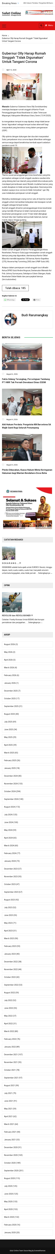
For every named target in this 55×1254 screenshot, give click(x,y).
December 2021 (11, 1054)
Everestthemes (39, 1251)
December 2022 (11, 962)
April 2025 (8, 745)
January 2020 (10, 1232)
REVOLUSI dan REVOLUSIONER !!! (17, 615)
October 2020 (10, 1163)
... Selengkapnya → (44, 573)
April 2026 (8, 660)
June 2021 (8, 1101)
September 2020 (11, 1171)
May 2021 (8, 1109)
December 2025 (11, 691)
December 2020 (11, 1147)
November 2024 (11, 784)
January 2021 (10, 1140)
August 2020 (9, 1178)
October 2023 (10, 884)
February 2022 (10, 1039)
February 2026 (10, 675)
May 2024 (8, 830)
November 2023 (11, 876)
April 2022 (8, 1023)
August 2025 (9, 714)
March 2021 (9, 1124)
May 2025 (8, 737)
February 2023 (10, 946)
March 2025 (9, 753)
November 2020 (11, 1155)
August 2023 (9, 900)
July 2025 (8, 722)
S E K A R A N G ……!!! (11, 563)
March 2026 (9, 667)
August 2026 (9, 644)
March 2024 (9, 845)
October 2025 (10, 698)
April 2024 (8, 838)
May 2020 (8, 1201)
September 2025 (11, 706)
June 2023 (8, 915)
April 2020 (8, 1209)
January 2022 (10, 1047)
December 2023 (11, 869)
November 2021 (11, 1062)
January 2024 (10, 861)
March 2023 (9, 938)
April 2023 (8, 931)
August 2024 (9, 807)
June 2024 (8, 822)
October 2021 (10, 1070)
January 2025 (10, 768)
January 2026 (10, 683)
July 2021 (8, 1093)
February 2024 (10, 853)
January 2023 (10, 954)
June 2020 (8, 1194)
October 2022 (10, 977)
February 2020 (10, 1225)
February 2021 (10, 1132)
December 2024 (11, 776)
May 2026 (8, 652)
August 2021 (9, 1085)
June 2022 (8, 1008)
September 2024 (11, 799)
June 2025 (8, 729)
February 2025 (10, 760)
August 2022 (9, 993)
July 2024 (8, 815)
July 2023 (8, 907)
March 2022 (9, 1031)
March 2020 (9, 1217)
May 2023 (8, 923)
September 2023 (11, 892)
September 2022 (11, 985)
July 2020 (8, 1186)
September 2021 (11, 1078)
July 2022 (8, 1000)
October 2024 (10, 791)
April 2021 (8, 1116)
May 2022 (8, 1016)
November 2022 (11, 969)
